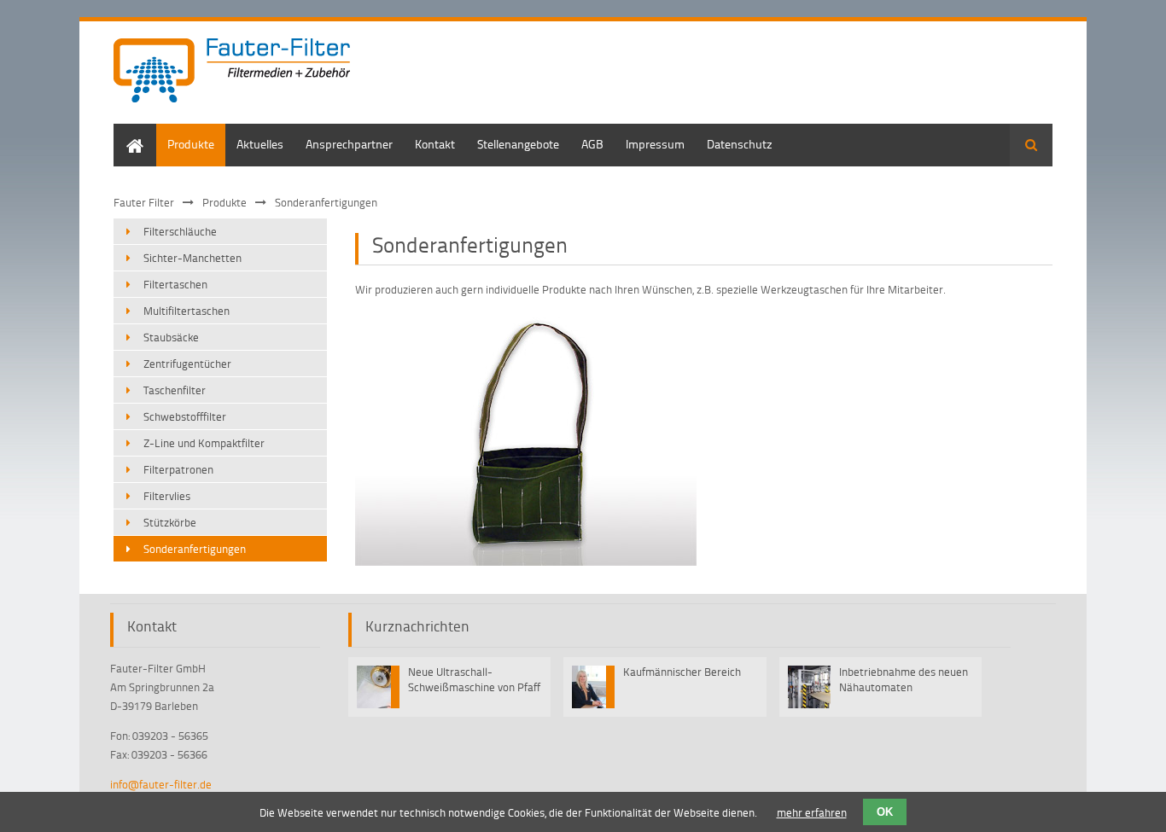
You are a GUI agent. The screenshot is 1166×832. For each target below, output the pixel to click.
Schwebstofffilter (184, 416)
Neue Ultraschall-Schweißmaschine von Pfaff (474, 679)
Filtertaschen (175, 284)
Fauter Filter (144, 202)
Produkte (190, 144)
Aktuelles (259, 144)
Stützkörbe (169, 522)
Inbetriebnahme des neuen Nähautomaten (903, 679)
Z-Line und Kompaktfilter (204, 443)
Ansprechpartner (349, 144)
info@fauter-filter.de (161, 784)
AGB (592, 144)
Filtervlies (166, 495)
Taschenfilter (174, 390)
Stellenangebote (518, 144)
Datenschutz (739, 144)
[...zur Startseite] (232, 72)
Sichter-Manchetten (192, 257)
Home (129, 132)
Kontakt (435, 144)
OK (885, 812)
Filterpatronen (178, 469)
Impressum (655, 144)
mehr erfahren (812, 812)
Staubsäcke (171, 337)
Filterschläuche (180, 231)
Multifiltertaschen (186, 310)
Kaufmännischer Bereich (682, 671)
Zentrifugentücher (187, 363)
